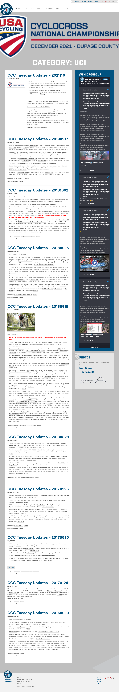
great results (21, 627)
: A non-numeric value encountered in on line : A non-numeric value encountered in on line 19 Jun (96, 293)
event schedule (29, 548)
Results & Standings (34, 9)
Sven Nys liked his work (25, 261)
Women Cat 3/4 (55, 271)
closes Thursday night (48, 507)
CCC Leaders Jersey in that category (44, 264)
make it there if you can (48, 380)
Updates (45, 127)
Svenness (58, 591)
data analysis (63, 350)
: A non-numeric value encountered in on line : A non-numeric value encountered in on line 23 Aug (96, 188)
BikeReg (35, 290)
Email (97, 2)
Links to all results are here (16, 349)
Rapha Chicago (13, 592)
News (67, 9)
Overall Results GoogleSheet (17, 279)
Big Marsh (23, 571)
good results (12, 147)
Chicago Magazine (22, 172)
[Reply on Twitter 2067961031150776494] (80, 341)
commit (11, 400)
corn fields (63, 286)
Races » (19, 9)
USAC (59, 349)
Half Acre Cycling (47, 289)
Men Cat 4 (13, 273)
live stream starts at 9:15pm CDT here (48, 631)
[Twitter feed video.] (94, 263)
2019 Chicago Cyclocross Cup (28, 158)
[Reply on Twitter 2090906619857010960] (80, 274)
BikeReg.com (42, 160)
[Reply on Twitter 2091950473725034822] (80, 170)
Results (20, 178)
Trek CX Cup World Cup (58, 152)
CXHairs (49, 591)
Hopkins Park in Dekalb (43, 639)
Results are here (21, 445)
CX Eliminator (58, 289)
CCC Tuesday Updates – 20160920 (38, 612)
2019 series (21, 163)
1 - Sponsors (17, 236)
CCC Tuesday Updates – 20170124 (37, 582)
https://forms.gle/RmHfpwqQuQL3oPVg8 (38, 117)
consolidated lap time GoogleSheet (35, 350)
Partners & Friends (53, 9)
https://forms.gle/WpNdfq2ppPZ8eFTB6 (38, 107)
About (77, 2)
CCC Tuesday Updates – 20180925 (38, 247)
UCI (41, 127)
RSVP (13, 598)
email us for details (33, 215)
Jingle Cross (33, 145)
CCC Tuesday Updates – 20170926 (38, 488)
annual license (37, 405)
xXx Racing (25, 160)
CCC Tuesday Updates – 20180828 (38, 436)
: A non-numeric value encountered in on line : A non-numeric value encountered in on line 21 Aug (96, 221)
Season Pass (52, 163)
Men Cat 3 (39, 271)
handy (49, 403)
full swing (18, 546)
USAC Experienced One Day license (26, 401)
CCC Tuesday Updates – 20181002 (37, 190)
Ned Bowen (86, 368)
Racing (38, 127)
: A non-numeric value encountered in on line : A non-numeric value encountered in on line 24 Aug (96, 101)
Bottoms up (20, 521)
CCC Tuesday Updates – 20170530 (38, 537)
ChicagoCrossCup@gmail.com (17, 170)
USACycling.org (34, 279)
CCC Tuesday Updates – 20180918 (37, 306)
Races (19, 677)
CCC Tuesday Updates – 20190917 (37, 138)
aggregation (12, 352)
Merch (90, 2)
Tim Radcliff (86, 372)
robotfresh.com (16, 346)
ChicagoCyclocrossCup (90, 90)
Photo (28, 425)
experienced (33, 398)
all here (25, 147)
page (34, 550)
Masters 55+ (13, 271)
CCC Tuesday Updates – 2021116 (36, 75)
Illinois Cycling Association (39, 419)
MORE (11, 567)
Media (84, 2)
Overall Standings (28, 236)
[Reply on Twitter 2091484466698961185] (80, 203)
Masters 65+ (25, 271)
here (49, 112)
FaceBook (22, 460)
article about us (49, 172)
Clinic (27, 571)
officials (24, 412)
